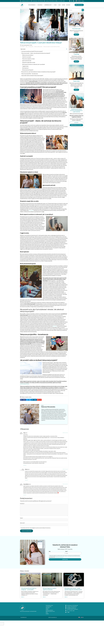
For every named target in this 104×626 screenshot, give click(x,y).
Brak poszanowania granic (27, 69)
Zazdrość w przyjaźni (26, 57)
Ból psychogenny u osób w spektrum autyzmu (49, 588)
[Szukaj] (83, 10)
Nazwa (21, 517)
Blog (59, 4)
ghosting (54, 326)
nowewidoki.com (54, 617)
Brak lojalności (25, 68)
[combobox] (75, 10)
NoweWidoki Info (24, 617)
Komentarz (22, 503)
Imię (49, 551)
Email (66, 551)
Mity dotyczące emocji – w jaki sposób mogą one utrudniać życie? (73, 588)
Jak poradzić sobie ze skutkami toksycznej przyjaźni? (32, 75)
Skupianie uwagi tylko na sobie (28, 62)
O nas (55, 4)
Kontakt (68, 4)
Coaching (39, 4)
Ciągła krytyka (25, 66)
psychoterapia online (24, 384)
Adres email (22, 522)
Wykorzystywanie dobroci (27, 55)
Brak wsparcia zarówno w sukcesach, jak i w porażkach (33, 64)
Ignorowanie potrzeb (26, 60)
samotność (31, 210)
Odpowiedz (24, 465)
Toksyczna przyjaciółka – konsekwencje (29, 73)
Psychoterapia (31, 4)
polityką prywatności (59, 557)
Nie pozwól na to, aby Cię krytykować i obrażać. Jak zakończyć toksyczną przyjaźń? (38, 71)
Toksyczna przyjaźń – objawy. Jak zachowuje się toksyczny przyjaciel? (35, 53)
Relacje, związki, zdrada (26, 397)
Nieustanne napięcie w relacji (28, 58)
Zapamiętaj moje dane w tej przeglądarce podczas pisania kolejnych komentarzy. (35, 527)
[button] (66, 49)
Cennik (63, 4)
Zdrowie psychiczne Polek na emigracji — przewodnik (28, 588)
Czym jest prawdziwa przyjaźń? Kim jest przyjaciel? (32, 51)
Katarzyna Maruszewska (48, 407)
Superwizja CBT (47, 4)
